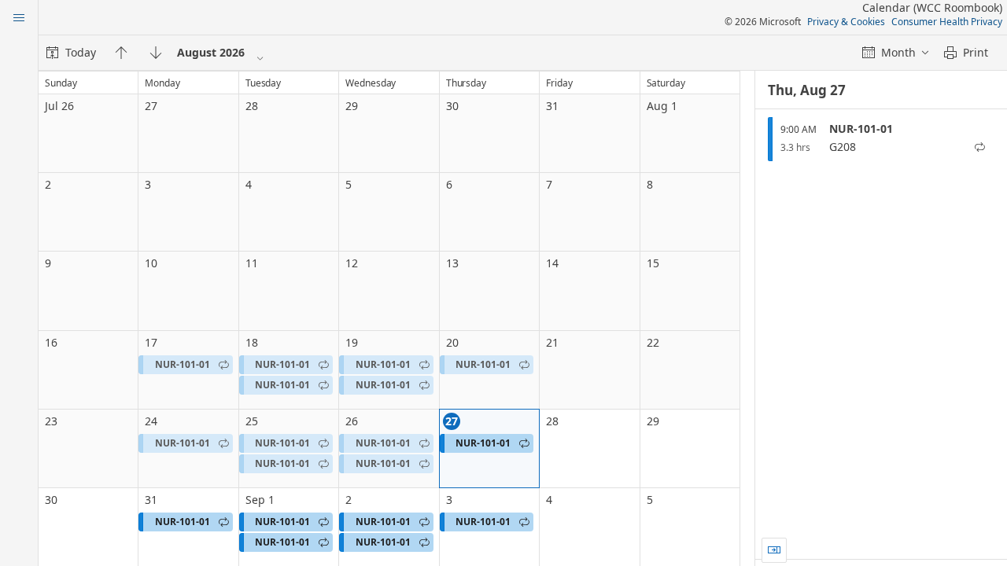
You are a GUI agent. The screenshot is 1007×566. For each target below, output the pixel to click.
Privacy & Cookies (846, 21)
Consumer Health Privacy (946, 21)
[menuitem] (71, 52)
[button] (185, 364)
